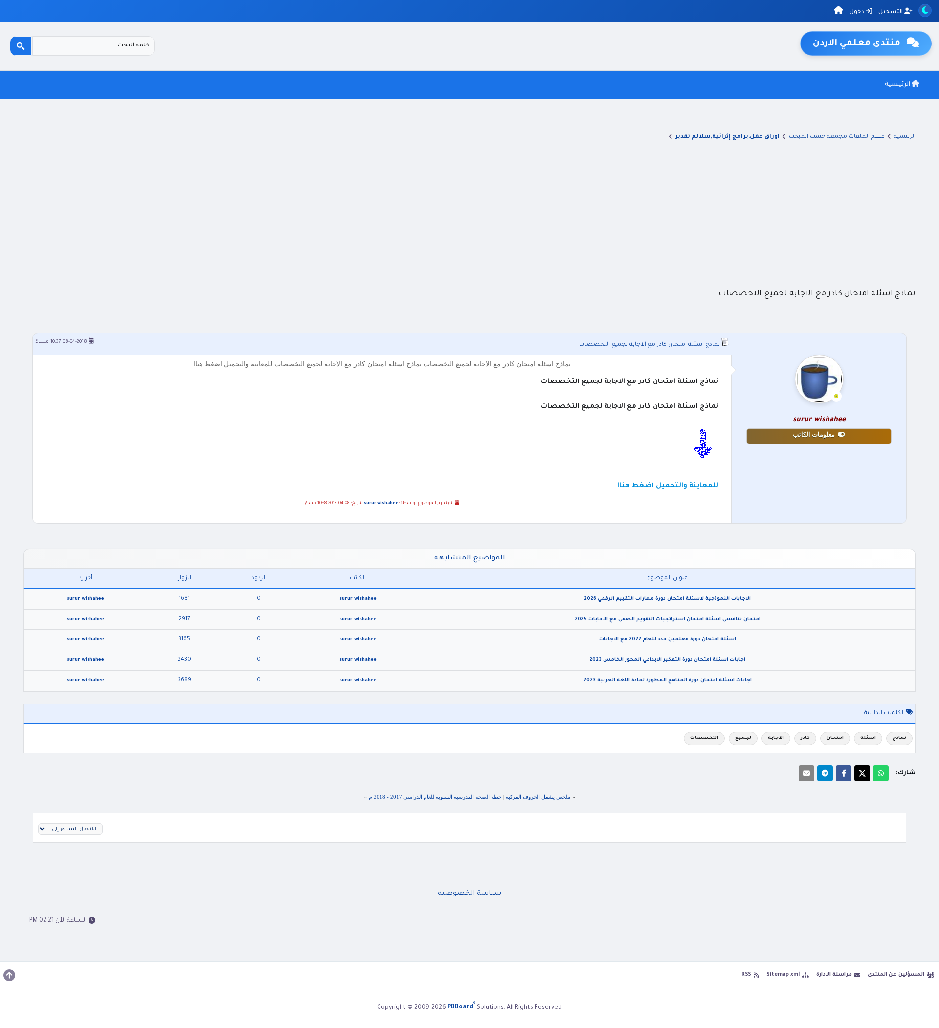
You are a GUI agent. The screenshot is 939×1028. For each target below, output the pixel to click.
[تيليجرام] (825, 773)
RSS (746, 975)
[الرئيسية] (838, 12)
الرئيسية (898, 84)
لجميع (743, 738)
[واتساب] (881, 773)
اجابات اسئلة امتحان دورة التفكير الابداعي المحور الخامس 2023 (667, 660)
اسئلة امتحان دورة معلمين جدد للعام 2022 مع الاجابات (667, 639)
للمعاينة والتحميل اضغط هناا (667, 486)
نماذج (899, 738)
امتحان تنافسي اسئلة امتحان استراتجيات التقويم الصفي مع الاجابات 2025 (667, 619)
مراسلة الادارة (834, 975)
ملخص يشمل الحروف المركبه (538, 797)
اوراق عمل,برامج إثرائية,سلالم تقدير (727, 137)
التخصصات (704, 738)
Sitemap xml (783, 975)
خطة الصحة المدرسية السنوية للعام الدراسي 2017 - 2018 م (435, 797)
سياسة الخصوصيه (469, 894)
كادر (805, 738)
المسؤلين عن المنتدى (896, 975)
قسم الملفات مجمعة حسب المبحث (837, 137)
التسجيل (891, 12)
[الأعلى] (9, 975)
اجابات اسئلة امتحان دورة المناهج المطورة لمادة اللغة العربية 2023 (667, 680)
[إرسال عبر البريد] (806, 773)
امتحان (835, 738)
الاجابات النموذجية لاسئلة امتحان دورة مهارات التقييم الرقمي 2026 (667, 599)
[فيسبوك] (843, 773)
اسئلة (868, 738)
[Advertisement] (469, 213)
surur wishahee (381, 503)
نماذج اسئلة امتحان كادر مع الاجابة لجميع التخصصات (649, 345)
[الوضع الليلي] (925, 10)
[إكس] (862, 773)
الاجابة (776, 738)
